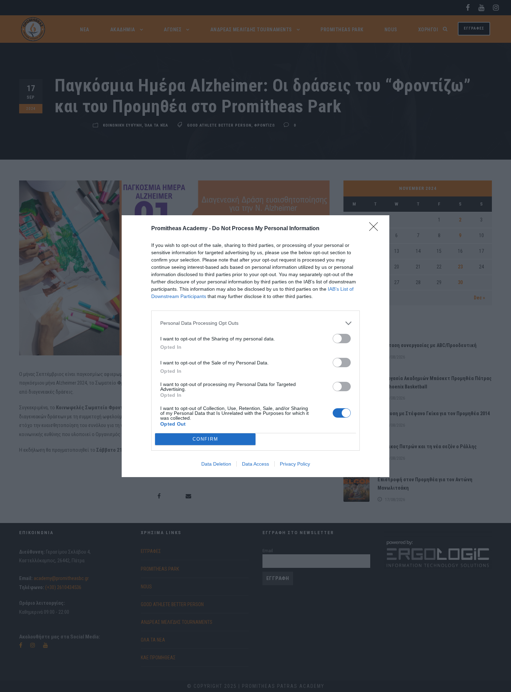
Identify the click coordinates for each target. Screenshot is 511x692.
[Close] (375, 228)
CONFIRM (205, 439)
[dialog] (255, 346)
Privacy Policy (295, 464)
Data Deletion (216, 464)
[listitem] (255, 323)
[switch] (342, 338)
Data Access (255, 464)
